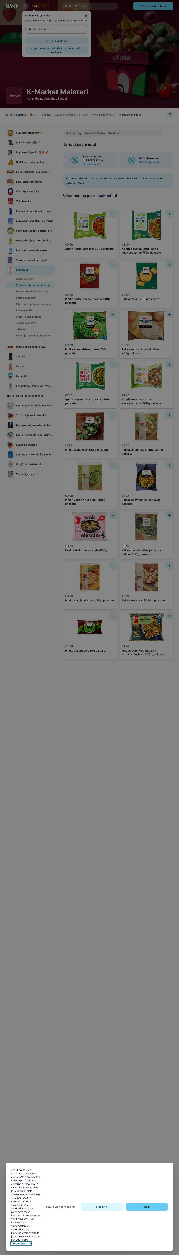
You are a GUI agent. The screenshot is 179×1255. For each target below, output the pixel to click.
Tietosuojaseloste (21, 1243)
